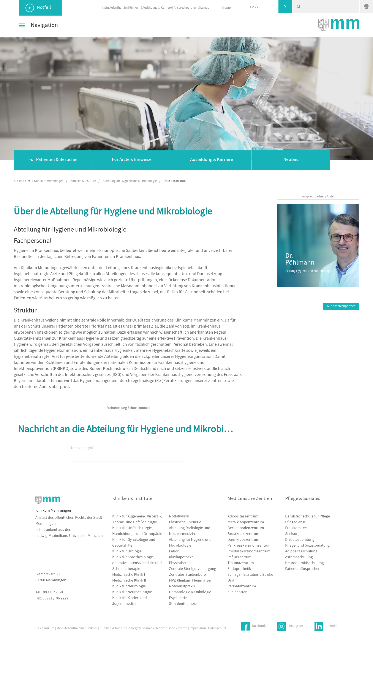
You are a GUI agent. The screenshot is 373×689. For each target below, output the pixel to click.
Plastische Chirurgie (185, 522)
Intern (229, 7)
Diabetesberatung (299, 540)
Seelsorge (293, 534)
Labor (174, 552)
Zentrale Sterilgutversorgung (192, 569)
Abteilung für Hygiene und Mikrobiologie (130, 181)
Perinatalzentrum (242, 587)
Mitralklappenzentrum (246, 522)
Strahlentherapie (183, 604)
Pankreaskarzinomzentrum (250, 546)
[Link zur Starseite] (338, 25)
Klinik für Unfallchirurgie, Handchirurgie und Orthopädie (137, 531)
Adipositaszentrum (243, 517)
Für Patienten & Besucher (53, 160)
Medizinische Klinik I (128, 575)
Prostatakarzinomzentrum (249, 552)
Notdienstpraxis (182, 587)
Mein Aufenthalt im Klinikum (121, 7)
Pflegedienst (295, 522)
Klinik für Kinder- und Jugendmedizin (129, 601)
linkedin (332, 626)
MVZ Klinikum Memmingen (190, 581)
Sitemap (203, 7)
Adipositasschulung (301, 552)
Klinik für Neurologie (129, 587)
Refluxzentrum (239, 557)
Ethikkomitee (296, 528)
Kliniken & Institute (83, 181)
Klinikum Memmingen (48, 181)
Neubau (291, 160)
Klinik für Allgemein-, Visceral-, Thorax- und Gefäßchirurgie (137, 519)
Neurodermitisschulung (304, 563)
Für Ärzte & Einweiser (132, 160)
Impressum (198, 628)
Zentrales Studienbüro (187, 575)
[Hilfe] (285, 6)
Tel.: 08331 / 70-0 (49, 593)
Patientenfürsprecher (302, 569)
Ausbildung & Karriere (157, 7)
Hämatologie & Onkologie (190, 592)
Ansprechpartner (185, 7)
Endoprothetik (239, 569)
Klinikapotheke (181, 557)
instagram (295, 626)
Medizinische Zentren (171, 628)
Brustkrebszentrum (243, 534)
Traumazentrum (241, 563)
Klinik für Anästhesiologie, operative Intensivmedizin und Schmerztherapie (137, 563)
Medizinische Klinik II (129, 581)
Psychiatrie (178, 598)
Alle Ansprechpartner (341, 306)
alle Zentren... (239, 592)
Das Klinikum (44, 628)
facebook (259, 626)
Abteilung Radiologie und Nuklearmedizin (189, 531)
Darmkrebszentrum (243, 540)
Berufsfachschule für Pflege (307, 517)
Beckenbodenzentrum (246, 528)
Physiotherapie (181, 563)
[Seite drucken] (366, 6)
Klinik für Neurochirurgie (132, 592)
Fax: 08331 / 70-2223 (51, 599)
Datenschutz (217, 628)
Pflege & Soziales (141, 628)
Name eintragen (82, 447)
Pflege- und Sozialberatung (307, 546)
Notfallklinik (179, 517)
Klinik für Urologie (127, 552)
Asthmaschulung (299, 557)
